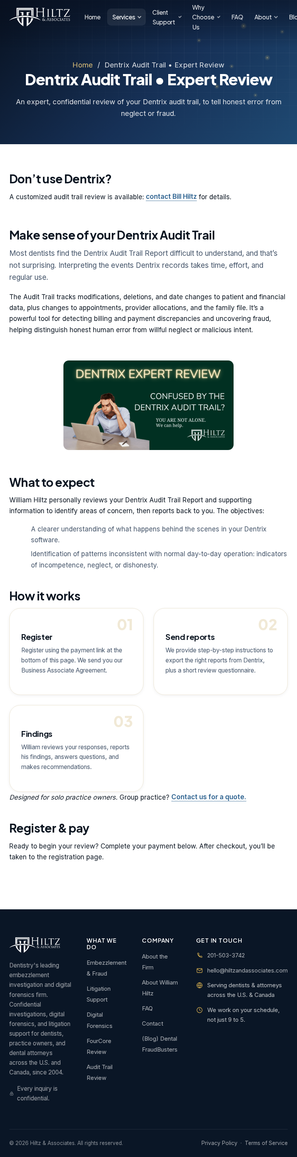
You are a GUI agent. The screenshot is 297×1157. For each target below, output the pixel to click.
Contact (152, 1023)
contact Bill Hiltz (171, 197)
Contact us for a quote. (208, 797)
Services (123, 17)
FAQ (237, 17)
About (262, 17)
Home (92, 17)
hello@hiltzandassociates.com (247, 970)
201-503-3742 (226, 955)
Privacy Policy (219, 1143)
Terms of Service (266, 1143)
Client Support (163, 17)
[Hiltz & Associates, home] (39, 17)
